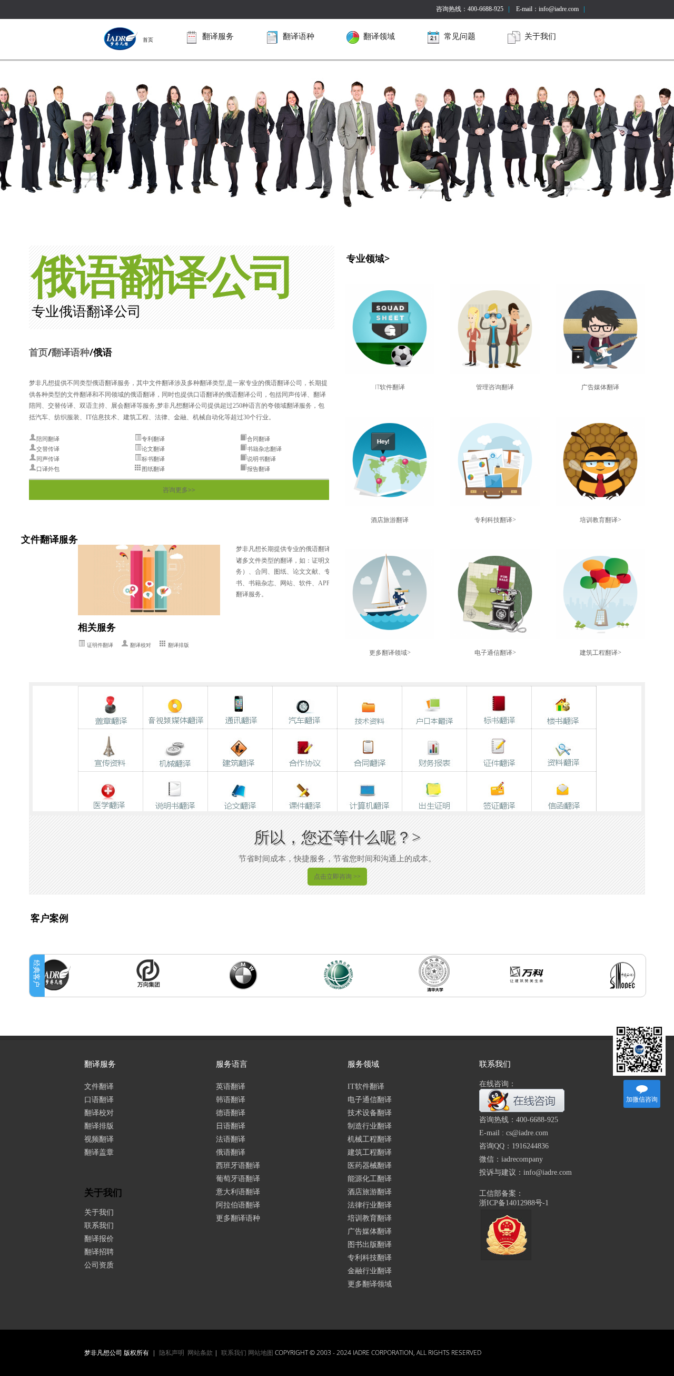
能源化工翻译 (370, 1179)
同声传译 (48, 459)
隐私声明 (171, 1352)
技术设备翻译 (370, 1113)
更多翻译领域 (370, 1284)
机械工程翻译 (370, 1139)
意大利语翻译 (238, 1192)
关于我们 (99, 1212)
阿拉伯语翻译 (238, 1205)
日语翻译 (230, 1126)
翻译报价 (99, 1239)
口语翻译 (99, 1100)
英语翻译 (230, 1086)
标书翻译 (153, 459)
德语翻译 (230, 1113)
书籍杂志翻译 (264, 449)
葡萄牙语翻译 (238, 1179)
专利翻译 (153, 439)
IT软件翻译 (390, 386)
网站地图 (260, 1352)
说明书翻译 (261, 459)
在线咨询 (533, 1101)
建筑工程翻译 (370, 1152)
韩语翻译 (230, 1100)
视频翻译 (99, 1139)
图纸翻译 (153, 469)
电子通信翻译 (370, 1100)
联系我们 (99, 1226)
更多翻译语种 (238, 1218)
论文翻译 (153, 449)
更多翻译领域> (390, 652)
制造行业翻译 (370, 1126)
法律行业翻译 (370, 1205)
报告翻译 (258, 469)
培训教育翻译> (600, 519)
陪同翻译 (48, 439)
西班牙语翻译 (238, 1165)
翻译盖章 (99, 1152)
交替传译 (48, 449)
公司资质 (99, 1265)
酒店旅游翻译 (390, 519)
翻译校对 (140, 645)
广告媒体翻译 (600, 386)
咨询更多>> (179, 489)
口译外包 (48, 469)
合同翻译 (258, 439)
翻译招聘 (99, 1252)
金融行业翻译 (370, 1271)
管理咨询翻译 (495, 386)
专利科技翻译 (370, 1258)
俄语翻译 (230, 1152)
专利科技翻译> (495, 519)
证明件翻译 (100, 645)
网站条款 (200, 1352)
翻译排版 (178, 645)
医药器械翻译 (370, 1165)
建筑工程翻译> (600, 652)
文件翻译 (99, 1086)
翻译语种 (71, 352)
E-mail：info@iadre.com (547, 9)
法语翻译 (230, 1139)
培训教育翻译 (370, 1218)
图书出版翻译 (370, 1245)
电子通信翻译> (495, 652)
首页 (148, 40)
